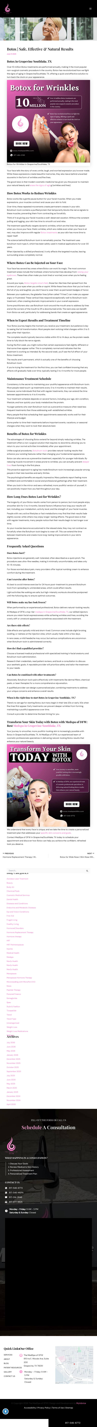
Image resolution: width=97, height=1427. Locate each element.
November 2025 (13, 1063)
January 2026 (12, 1055)
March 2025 (12, 1088)
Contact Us (9, 1376)
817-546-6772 (72, 1422)
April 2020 (11, 1104)
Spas (9, 1002)
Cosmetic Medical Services (18, 895)
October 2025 (13, 1067)
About (7, 1359)
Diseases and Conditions (17, 903)
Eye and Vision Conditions (18, 912)
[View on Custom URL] (74, 1364)
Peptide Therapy (13, 990)
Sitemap (69, 1407)
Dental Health (12, 899)
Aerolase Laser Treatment (17, 879)
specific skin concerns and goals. (56, 833)
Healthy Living (13, 924)
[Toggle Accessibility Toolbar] (6, 1411)
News (9, 986)
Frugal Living (12, 920)
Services (8, 1355)
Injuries (10, 949)
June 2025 (11, 1080)
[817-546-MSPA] (14, 1192)
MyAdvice (81, 1403)
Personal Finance (14, 994)
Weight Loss (12, 1027)
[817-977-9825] (13, 1202)
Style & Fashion (13, 1006)
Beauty (10, 883)
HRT (8, 940)
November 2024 (13, 1100)
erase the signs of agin (40, 185)
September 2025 (14, 1071)
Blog (6, 1363)
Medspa (10, 957)
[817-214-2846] (13, 1197)
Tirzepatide (11, 1010)
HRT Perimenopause (15, 945)
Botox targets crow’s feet (36, 283)
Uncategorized (13, 1023)
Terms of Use (58, 1407)
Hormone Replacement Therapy (20, 932)
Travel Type (11, 1019)
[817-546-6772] (14, 1188)
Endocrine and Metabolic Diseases (21, 908)
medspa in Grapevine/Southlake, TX (51, 612)
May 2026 (11, 1051)
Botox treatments (49, 232)
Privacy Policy (44, 1407)
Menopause (11, 973)
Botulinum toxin (40, 450)
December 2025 (13, 1059)
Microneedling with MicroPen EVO (21, 982)
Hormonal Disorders (15, 928)
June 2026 (11, 1047)
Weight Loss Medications (17, 1031)
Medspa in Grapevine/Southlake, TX (37, 726)
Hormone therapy (14, 936)
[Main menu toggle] (90, 9)
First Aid (10, 916)
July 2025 (11, 1075)
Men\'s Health (12, 961)
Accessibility (30, 1407)
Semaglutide (12, 998)
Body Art (10, 887)
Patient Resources (13, 1368)
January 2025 (12, 1092)
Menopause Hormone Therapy (19, 978)
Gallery (8, 1372)
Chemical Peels (13, 891)
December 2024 (13, 1096)
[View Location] (21, 1355)
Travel (9, 1015)
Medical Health (13, 953)
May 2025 (11, 1084)
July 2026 (11, 1042)
